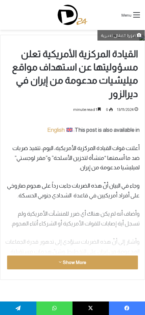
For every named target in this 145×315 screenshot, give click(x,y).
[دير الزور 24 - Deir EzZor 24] (73, 15)
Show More (74, 262)
